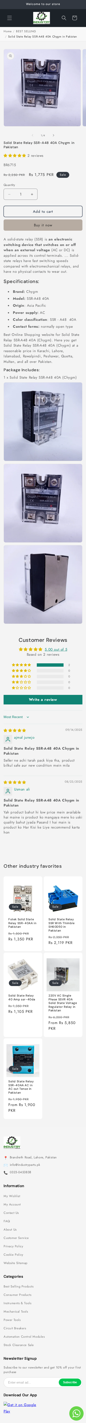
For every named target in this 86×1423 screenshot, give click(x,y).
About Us (10, 1229)
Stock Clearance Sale (19, 1345)
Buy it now (43, 225)
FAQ (7, 1221)
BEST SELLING (26, 31)
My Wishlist (12, 1196)
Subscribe (70, 1382)
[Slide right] (53, 135)
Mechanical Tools (16, 1311)
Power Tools (12, 1320)
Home (7, 31)
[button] (9, 18)
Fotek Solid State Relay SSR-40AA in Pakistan (22, 923)
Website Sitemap (15, 1263)
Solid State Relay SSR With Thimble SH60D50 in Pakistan (61, 925)
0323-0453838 (20, 1172)
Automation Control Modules (24, 1337)
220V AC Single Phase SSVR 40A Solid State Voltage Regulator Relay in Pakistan (62, 1003)
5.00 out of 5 (56, 649)
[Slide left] (32, 135)
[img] (15, 730)
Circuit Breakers (15, 1328)
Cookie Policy (13, 1255)
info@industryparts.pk (25, 1165)
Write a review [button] (43, 699)
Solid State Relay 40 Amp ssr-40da (21, 997)
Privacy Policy (13, 1246)
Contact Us (11, 1213)
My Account (12, 1204)
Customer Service (16, 1238)
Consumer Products (17, 1295)
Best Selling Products (19, 1286)
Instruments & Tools (17, 1303)
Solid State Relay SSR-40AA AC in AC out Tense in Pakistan (21, 1087)
